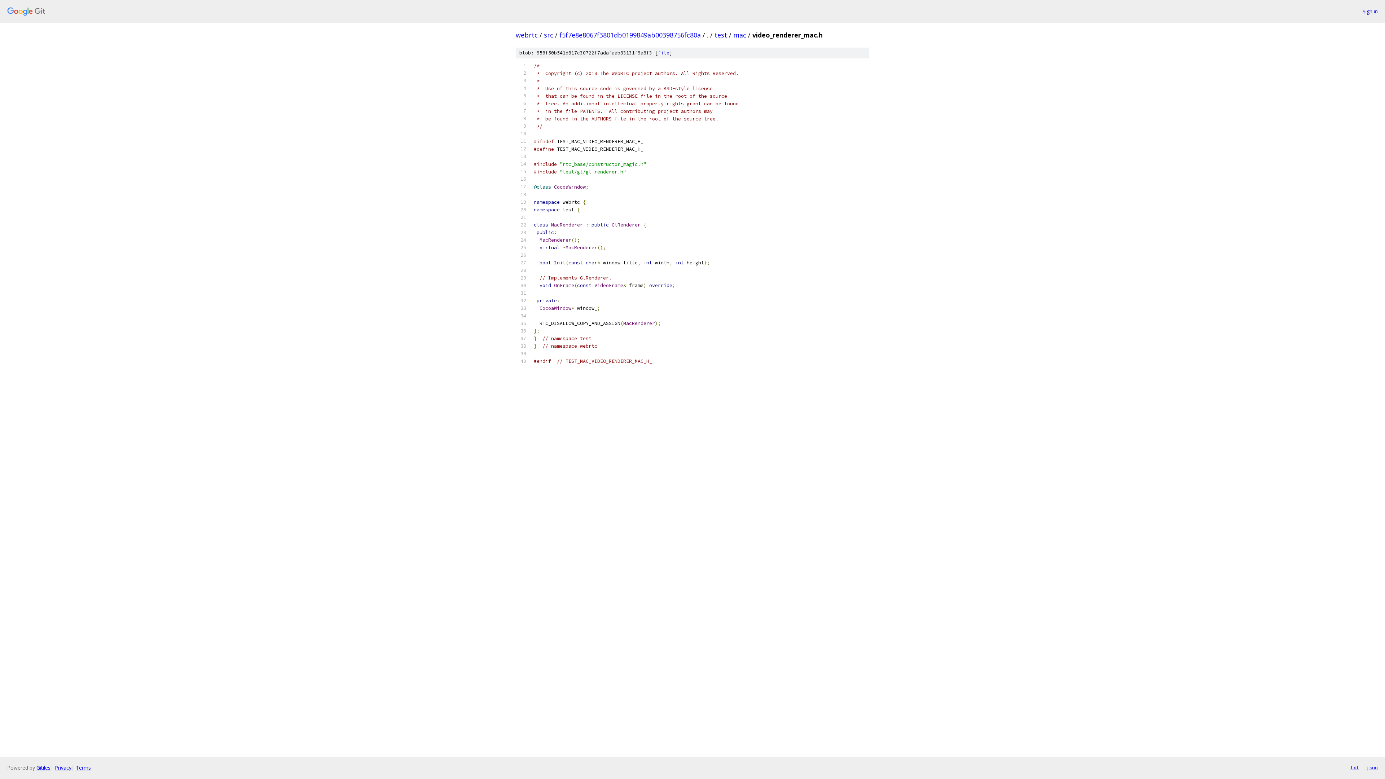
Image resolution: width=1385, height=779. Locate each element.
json (1372, 767)
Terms (83, 767)
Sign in (1370, 11)
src (548, 35)
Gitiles (43, 767)
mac (739, 35)
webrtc (527, 35)
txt (1354, 767)
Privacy (63, 767)
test (721, 35)
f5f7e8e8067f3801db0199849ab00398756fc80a (630, 35)
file (663, 53)
